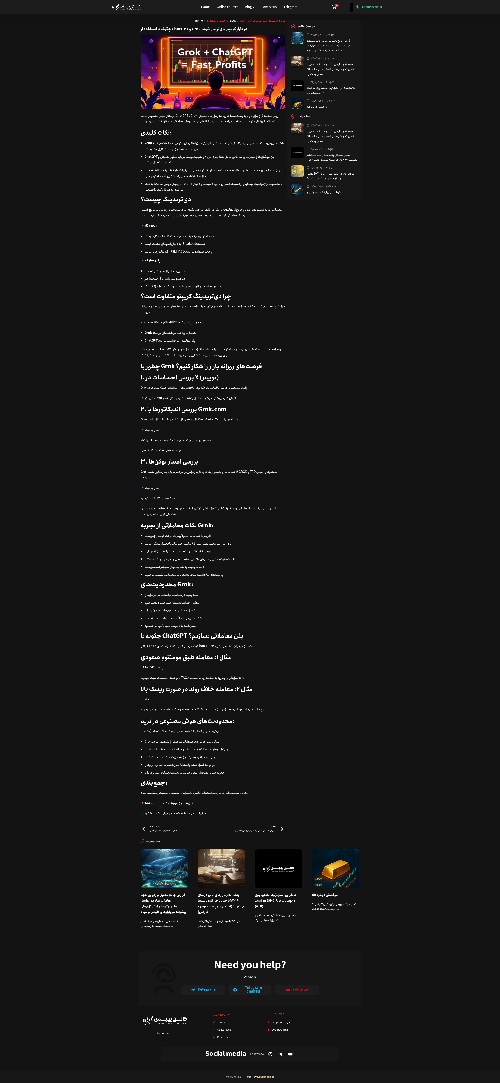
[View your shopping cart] (335, 7)
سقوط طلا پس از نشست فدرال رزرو (324, 192)
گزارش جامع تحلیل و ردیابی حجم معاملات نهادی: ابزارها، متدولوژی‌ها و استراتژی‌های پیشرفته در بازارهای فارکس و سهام (328, 46)
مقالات (233, 21)
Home (199, 21)
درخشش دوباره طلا (317, 107)
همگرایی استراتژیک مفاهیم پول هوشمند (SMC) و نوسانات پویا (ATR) (275, 901)
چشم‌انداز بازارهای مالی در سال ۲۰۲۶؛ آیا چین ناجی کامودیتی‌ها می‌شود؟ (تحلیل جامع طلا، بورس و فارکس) (330, 69)
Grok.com (212, 409)
